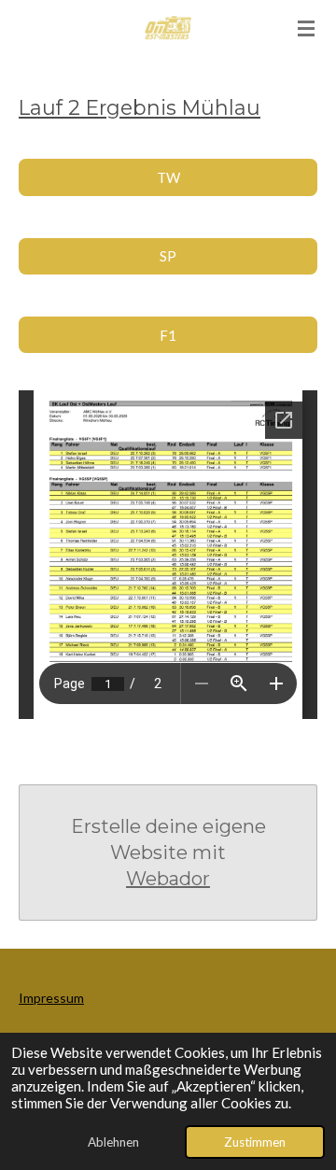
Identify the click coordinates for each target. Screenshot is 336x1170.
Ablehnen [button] (113, 1142)
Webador (168, 878)
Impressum (51, 998)
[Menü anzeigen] (306, 28)
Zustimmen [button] (255, 1142)
